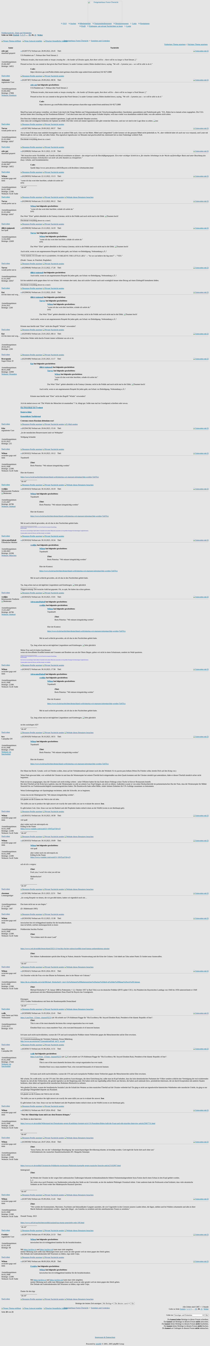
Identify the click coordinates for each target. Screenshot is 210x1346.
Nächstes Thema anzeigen (198, 44)
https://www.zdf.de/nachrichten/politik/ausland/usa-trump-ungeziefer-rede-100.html (52, 1223)
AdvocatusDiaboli (37, 602)
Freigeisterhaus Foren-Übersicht (76, 41)
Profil (83, 26)
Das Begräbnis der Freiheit (32, 408)
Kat (31, 364)
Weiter (40, 35)
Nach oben (5, 76)
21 (35, 35)
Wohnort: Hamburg (8, 95)
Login (128, 26)
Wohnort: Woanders (9, 374)
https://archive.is (30, 1249)
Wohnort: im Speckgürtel (6, 753)
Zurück (16, 35)
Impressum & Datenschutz (105, 1337)
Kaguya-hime (26, 412)
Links (134, 23)
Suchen (73, 23)
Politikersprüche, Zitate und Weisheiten (16, 33)
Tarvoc (33, 233)
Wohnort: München (8, 555)
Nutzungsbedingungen (103, 23)
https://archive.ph (46, 1249)
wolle (32, 1054)
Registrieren (144, 23)
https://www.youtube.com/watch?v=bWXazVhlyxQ (41, 829)
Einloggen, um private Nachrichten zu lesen (106, 26)
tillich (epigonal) (37, 273)
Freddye (33, 1266)
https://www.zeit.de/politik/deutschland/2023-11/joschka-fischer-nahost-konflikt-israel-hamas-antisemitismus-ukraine (65, 949)
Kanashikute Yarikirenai (31, 416)
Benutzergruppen (122, 23)
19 (30, 35)
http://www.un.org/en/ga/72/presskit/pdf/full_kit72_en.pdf (43, 1041)
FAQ (65, 23)
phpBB (98, 1344)
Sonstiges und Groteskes (100, 41)
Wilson (33, 206)
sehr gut (33, 85)
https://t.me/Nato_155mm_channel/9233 (36, 1018)
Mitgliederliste (85, 23)
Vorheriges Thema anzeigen (175, 44)
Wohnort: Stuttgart (8, 506)
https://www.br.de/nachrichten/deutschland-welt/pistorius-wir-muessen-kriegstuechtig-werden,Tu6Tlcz (60, 477)
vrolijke (33, 545)
